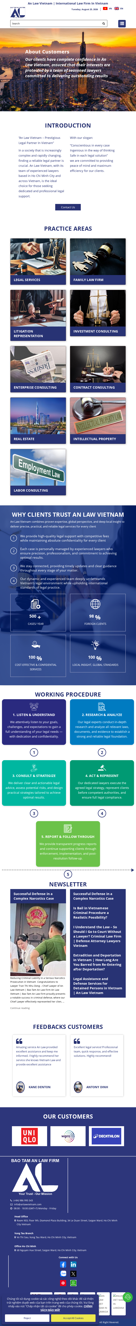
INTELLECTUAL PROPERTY (94, 439)
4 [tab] (73, 106)
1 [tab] (58, 106)
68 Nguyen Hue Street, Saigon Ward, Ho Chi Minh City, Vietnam (51, 1250)
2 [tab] (63, 106)
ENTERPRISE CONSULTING (35, 387)
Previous (5, 69)
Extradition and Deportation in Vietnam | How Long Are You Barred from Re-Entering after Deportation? (97, 962)
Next (131, 69)
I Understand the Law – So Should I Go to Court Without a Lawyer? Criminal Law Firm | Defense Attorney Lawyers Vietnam (97, 936)
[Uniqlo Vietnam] (78, 1136)
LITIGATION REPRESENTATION (28, 333)
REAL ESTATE (24, 439)
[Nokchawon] (40, 1136)
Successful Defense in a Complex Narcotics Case (34, 896)
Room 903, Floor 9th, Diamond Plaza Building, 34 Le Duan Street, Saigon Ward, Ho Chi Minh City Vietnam (67, 1222)
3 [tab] (68, 106)
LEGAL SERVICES (27, 280)
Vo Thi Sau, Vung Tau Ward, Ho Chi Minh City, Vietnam (46, 1237)
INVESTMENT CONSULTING (95, 331)
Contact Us (68, 207)
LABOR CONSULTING (31, 490)
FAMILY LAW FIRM (88, 280)
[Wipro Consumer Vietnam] (117, 1136)
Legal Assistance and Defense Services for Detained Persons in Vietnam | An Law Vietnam (97, 986)
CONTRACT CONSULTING (94, 387)
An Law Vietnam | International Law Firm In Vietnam (68, 3)
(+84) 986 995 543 (23, 1200)
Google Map (68, 97)
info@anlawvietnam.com (27, 1204)
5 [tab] (78, 106)
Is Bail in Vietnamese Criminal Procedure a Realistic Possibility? (91, 913)
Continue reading (20, 1008)
